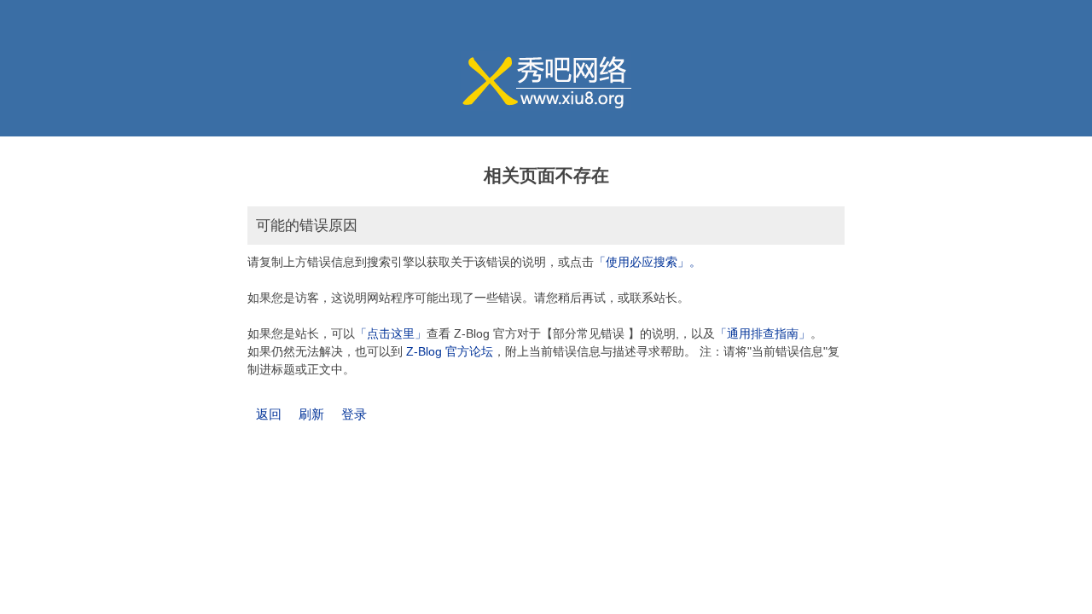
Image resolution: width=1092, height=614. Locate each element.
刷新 (311, 414)
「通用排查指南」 (762, 333)
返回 (269, 414)
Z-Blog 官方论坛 (449, 351)
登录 (354, 414)
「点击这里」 (391, 333)
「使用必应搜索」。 (647, 262)
